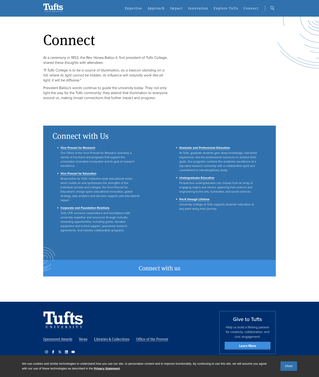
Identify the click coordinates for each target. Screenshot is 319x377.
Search (272, 8)
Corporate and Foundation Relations (84, 208)
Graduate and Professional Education (204, 148)
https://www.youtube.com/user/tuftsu (73, 352)
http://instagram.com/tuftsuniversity (46, 352)
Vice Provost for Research (77, 148)
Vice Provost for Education (78, 173)
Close (289, 366)
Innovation (198, 8)
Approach (156, 8)
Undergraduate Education (196, 178)
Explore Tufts (226, 8)
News (83, 339)
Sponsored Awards (57, 339)
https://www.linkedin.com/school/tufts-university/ (66, 352)
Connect (251, 8)
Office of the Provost (152, 339)
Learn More (247, 345)
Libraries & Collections (111, 339)
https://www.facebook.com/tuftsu (53, 352)
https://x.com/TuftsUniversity (59, 352)
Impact (176, 8)
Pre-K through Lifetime (194, 199)
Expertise (133, 8)
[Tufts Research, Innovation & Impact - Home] (53, 11)
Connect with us (159, 268)
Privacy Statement (107, 368)
